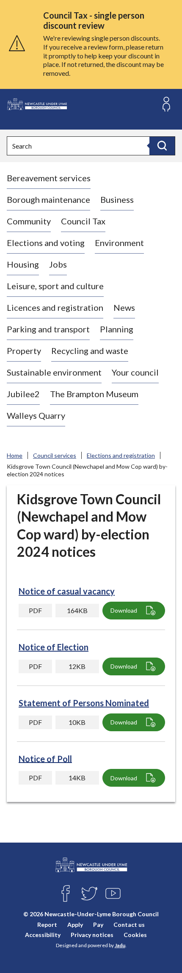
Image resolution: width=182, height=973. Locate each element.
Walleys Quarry (36, 415)
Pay (98, 924)
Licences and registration (55, 307)
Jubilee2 (23, 394)
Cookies (135, 934)
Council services (54, 455)
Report (47, 924)
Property (24, 351)
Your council (135, 372)
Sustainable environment (54, 372)
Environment (119, 243)
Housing (23, 264)
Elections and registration (121, 455)
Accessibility (43, 934)
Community (29, 221)
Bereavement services (49, 178)
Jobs (58, 264)
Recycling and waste (89, 351)
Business (117, 199)
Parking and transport (48, 329)
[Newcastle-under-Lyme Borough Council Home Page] (37, 104)
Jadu (120, 945)
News (124, 307)
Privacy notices (92, 934)
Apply (75, 924)
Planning (116, 329)
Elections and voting (46, 243)
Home (14, 455)
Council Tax (83, 221)
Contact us (129, 924)
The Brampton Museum (94, 394)
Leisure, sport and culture (55, 286)
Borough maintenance (48, 199)
